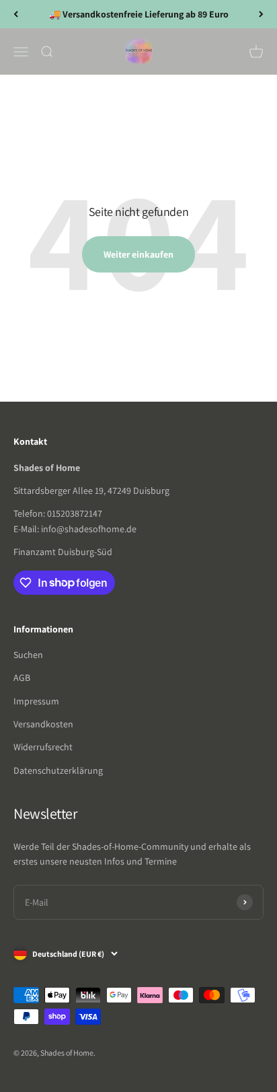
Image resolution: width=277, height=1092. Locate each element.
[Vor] (261, 14)
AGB (21, 677)
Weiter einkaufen (138, 254)
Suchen (28, 655)
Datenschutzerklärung (58, 770)
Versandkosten (43, 724)
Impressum (36, 701)
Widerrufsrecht (43, 747)
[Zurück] (15, 14)
